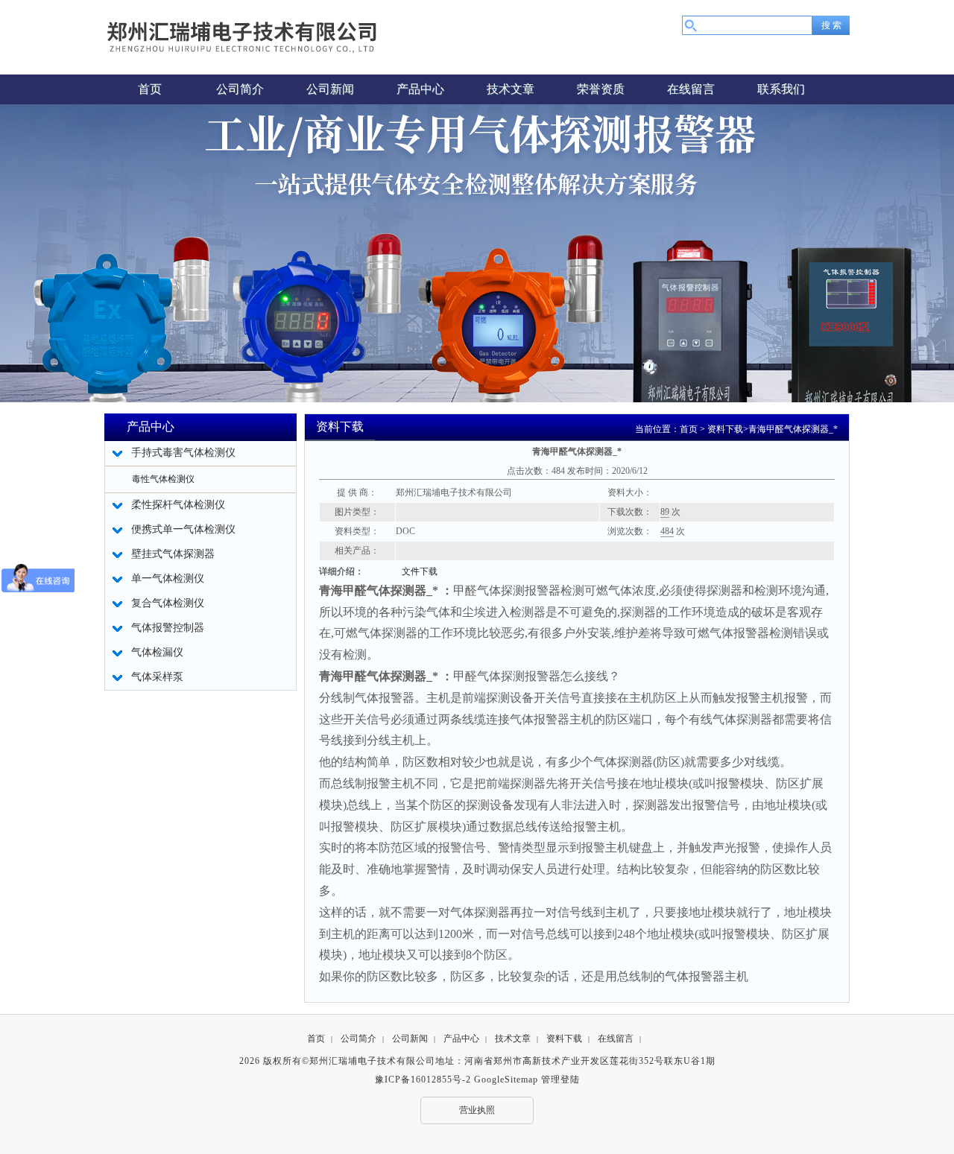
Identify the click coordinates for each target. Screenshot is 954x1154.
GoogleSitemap (506, 1079)
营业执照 (477, 1110)
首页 (689, 429)
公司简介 (358, 1038)
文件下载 (419, 571)
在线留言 (616, 1038)
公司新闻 (410, 1038)
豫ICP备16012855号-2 (423, 1079)
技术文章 (513, 1038)
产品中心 (461, 1038)
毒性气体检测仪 (163, 479)
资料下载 (725, 429)
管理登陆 (560, 1079)
